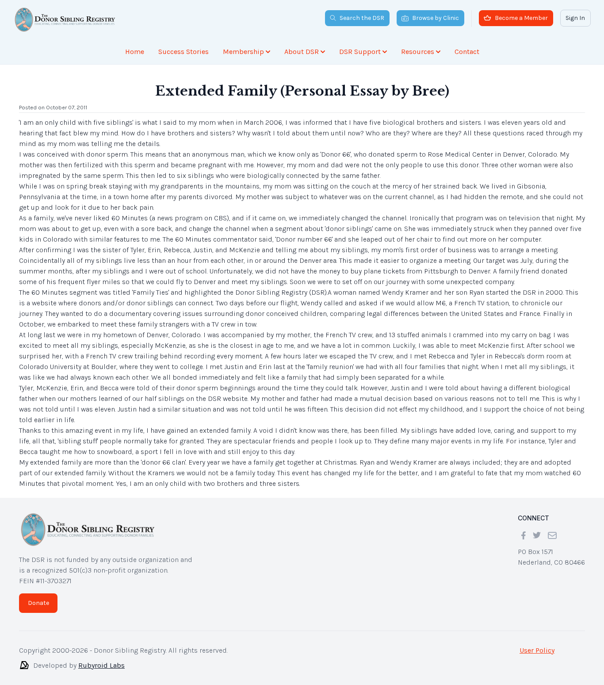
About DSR (301, 51)
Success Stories (183, 51)
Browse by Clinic (435, 18)
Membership (243, 51)
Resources (417, 51)
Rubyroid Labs (101, 665)
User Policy (537, 650)
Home (134, 51)
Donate (38, 603)
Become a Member (521, 18)
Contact (467, 51)
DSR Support (360, 51)
